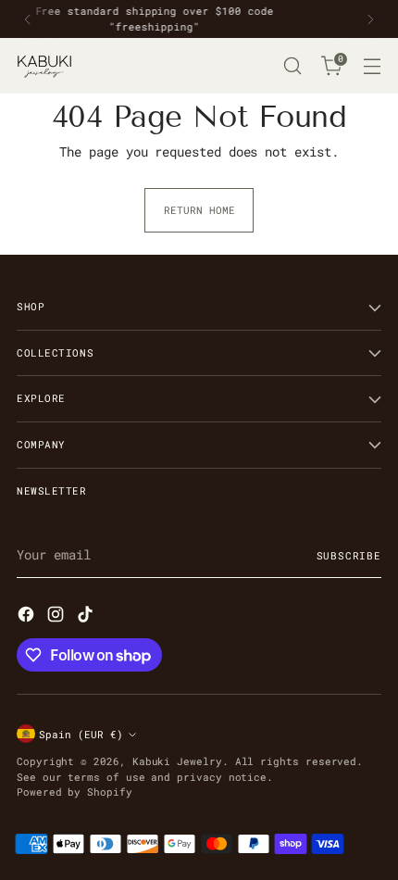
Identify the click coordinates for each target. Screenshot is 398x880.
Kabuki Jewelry (177, 761)
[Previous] (27, 19)
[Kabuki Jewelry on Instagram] (57, 616)
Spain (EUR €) (81, 734)
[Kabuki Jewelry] (44, 66)
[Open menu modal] (372, 66)
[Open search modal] (292, 66)
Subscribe (349, 555)
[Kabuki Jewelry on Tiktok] (87, 616)
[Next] (370, 19)
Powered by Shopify (74, 791)
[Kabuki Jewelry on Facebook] (28, 616)
